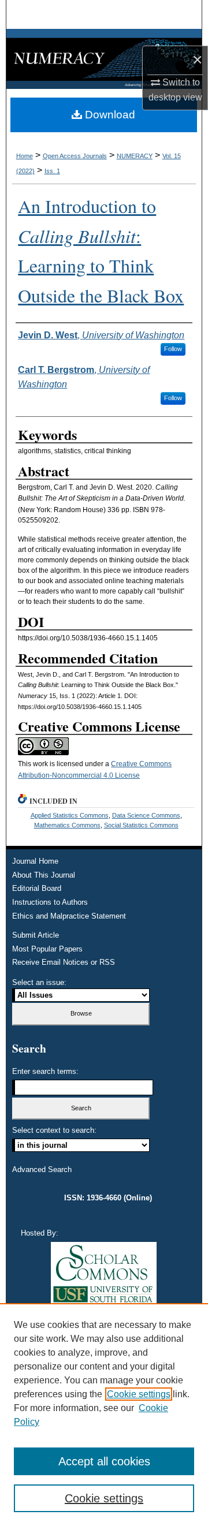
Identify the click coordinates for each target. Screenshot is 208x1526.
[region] (104, 1414)
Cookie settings (138, 1394)
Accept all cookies (104, 1461)
